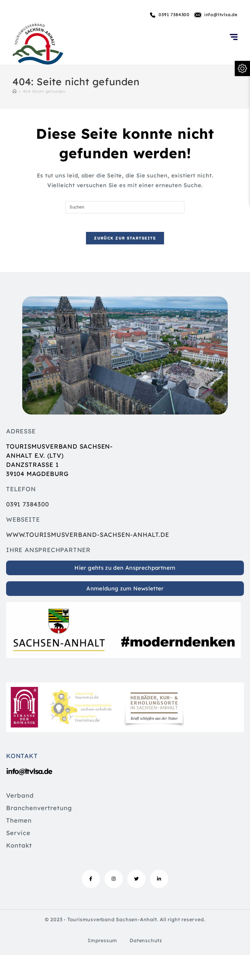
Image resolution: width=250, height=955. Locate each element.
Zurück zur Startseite (125, 238)
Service (18, 833)
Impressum (102, 940)
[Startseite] (14, 91)
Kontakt (19, 845)
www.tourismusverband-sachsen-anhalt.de (87, 534)
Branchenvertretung (39, 808)
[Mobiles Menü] (234, 43)
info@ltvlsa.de (221, 14)
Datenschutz (146, 940)
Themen (19, 820)
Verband (20, 795)
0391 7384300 (174, 14)
